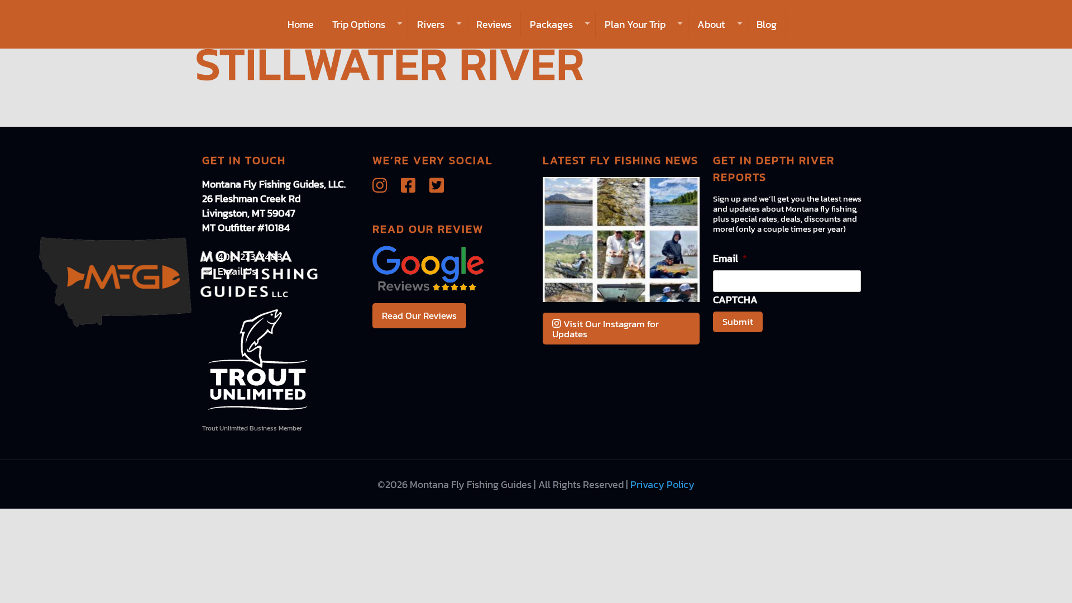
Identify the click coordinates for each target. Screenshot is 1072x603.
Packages (551, 24)
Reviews (493, 24)
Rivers (430, 24)
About (711, 24)
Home (301, 24)
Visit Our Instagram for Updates (605, 329)
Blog (767, 24)
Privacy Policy (662, 484)
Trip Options (358, 24)
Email (730, 258)
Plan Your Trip (635, 24)
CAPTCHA (735, 299)
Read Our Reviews (419, 315)
